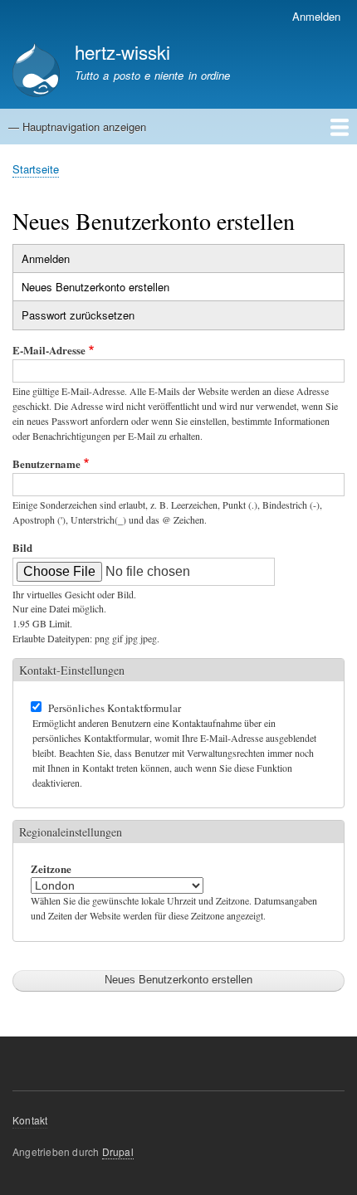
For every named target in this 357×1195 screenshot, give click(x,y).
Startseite (35, 169)
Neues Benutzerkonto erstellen (113, 289)
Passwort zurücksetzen (78, 315)
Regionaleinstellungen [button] (70, 832)
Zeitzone (51, 868)
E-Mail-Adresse (49, 350)
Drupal (118, 1151)
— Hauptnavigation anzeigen (77, 126)
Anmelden (316, 16)
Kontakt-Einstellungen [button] (72, 670)
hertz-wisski (122, 51)
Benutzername (46, 463)
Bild (22, 547)
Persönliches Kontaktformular (114, 707)
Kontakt (29, 1120)
